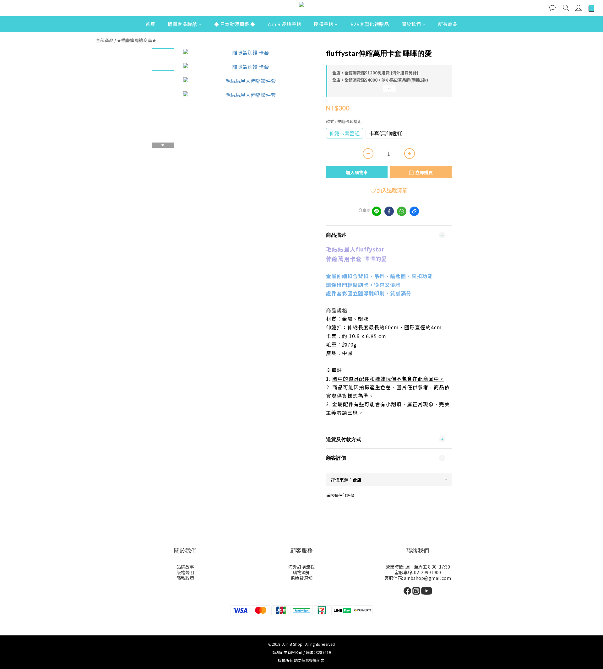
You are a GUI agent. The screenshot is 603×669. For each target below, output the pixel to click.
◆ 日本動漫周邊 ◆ (234, 24)
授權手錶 (323, 24)
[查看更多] (389, 91)
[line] (376, 211)
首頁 (150, 24)
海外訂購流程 (301, 567)
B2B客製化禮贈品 (369, 24)
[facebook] (389, 211)
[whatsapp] (401, 211)
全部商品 (104, 40)
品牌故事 (185, 567)
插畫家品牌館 (182, 24)
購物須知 (301, 572)
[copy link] (414, 211)
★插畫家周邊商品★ (136, 40)
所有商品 (448, 24)
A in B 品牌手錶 (285, 24)
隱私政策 (185, 578)
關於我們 (411, 24)
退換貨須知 (301, 578)
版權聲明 (185, 572)
